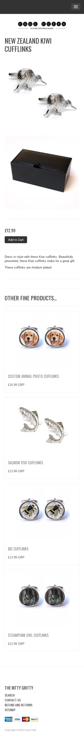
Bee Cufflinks (18, 549)
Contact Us (13, 699)
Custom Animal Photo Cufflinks (33, 376)
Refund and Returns (18, 704)
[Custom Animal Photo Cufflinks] (42, 340)
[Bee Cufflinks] (42, 512)
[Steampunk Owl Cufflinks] (42, 599)
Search (10, 695)
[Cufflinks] (42, 24)
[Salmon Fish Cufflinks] (42, 426)
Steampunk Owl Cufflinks (28, 635)
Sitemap (10, 709)
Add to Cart (16, 239)
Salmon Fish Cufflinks (25, 462)
